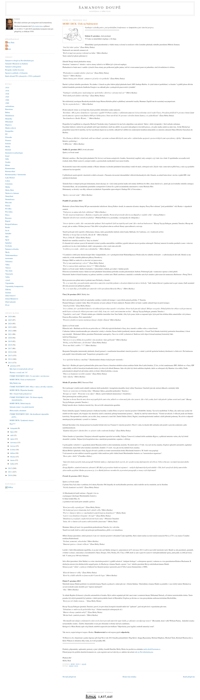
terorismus (9, 258)
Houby (7, 146)
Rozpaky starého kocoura (14, 70)
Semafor (8, 233)
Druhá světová (10, 128)
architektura (9, 106)
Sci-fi (7, 230)
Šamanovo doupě (100, 7)
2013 (10, 362)
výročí (7, 280)
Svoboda (8, 246)
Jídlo (7, 159)
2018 (10, 345)
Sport (7, 239)
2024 (10, 323)
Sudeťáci (8, 243)
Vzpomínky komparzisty (14, 286)
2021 (10, 334)
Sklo (7, 236)
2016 (10, 352)
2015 (10, 355)
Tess (7, 46)
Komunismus (10, 168)
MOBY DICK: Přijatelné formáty (21, 390)
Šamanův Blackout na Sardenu (16, 63)
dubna (12, 453)
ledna (12, 463)
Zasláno (8, 292)
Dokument (9, 121)
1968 (7, 100)
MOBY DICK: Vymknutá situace (22, 420)
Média (7, 187)
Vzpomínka (9, 283)
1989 (7, 103)
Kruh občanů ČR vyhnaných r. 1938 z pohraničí (23, 76)
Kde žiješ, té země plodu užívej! (21, 369)
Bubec (7, 112)
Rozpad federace (11, 224)
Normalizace (10, 199)
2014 (10, 359)
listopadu (14, 428)
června (13, 446)
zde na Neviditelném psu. (144, 652)
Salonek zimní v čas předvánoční (22, 407)
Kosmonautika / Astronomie (15, 174)
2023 (10, 327)
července (13, 442)
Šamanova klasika (12, 249)
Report (7, 221)
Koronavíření (10, 171)
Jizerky (8, 162)
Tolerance (9, 261)
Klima (7, 165)
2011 (10, 472)
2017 (10, 348)
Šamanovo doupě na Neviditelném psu (19, 60)
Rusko (7, 227)
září (11, 435)
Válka (7, 264)
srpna (12, 439)
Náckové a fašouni (12, 193)
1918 (7, 90)
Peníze (7, 205)
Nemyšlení (9, 196)
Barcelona (9, 109)
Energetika (9, 131)
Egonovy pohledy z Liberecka (16, 73)
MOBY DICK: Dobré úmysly (20, 403)
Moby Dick (73, 666)
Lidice (7, 181)
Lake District (10, 177)
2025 (10, 320)
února (12, 460)
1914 (7, 87)
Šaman (8, 49)
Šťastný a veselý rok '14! (18, 372)
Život (7, 305)
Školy (7, 252)
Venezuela (9, 274)
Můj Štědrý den (15, 383)
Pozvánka (9, 211)
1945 (7, 97)
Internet (8, 149)
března (13, 456)
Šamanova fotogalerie (13, 66)
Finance (8, 140)
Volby (7, 277)
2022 (10, 330)
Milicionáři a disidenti (18, 410)
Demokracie (9, 115)
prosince (13, 365)
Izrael (7, 156)
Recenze (8, 218)
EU (6, 134)
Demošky (8, 118)
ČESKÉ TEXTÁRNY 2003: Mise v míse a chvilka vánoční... (32, 386)
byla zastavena (36, 26)
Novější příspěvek (69, 676)
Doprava (8, 125)
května (13, 449)
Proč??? (12, 424)
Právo (7, 215)
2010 (10, 475)
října (12, 432)
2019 (10, 341)
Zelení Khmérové (11, 298)
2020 (10, 337)
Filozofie (8, 137)
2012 (10, 468)
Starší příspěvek (189, 676)
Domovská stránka (129, 676)
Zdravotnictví (10, 295)
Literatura (9, 184)
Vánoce (8, 267)
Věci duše (8, 270)
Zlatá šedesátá (10, 302)
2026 (10, 316)
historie (8, 143)
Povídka (8, 208)
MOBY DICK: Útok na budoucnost (22, 379)
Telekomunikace (11, 255)
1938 (7, 94)
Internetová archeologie (14, 153)
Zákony (8, 289)
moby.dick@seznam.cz (152, 649)
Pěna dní (8, 202)
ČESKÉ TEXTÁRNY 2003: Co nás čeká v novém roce (29, 376)
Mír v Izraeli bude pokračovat (21, 393)
